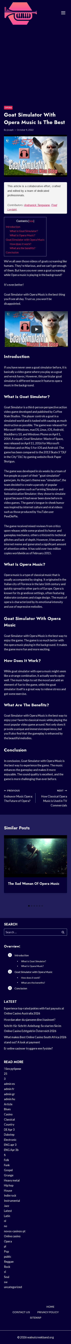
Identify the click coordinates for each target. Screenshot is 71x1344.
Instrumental (12, 1200)
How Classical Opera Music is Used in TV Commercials (54, 798)
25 (5, 1073)
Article (8, 1104)
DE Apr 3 (9, 1129)
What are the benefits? (22, 248)
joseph (10, 130)
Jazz (6, 1206)
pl (5, 1246)
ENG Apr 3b (11, 1150)
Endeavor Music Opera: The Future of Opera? (18, 796)
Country (9, 1124)
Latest (8, 1211)
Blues (7, 1109)
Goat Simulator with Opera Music (25, 239)
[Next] (61, 869)
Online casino (12, 1236)
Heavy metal (12, 1180)
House (8, 1190)
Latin (7, 1216)
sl (5, 1271)
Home (50, 1306)
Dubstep (9, 1134)
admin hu (9, 1099)
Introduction (13, 226)
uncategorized (13, 1287)
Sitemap (35, 1317)
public (7, 1256)
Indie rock (10, 1195)
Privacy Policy (48, 1312)
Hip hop (8, 1185)
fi (5, 1155)
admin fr (9, 1089)
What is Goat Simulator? (24, 230)
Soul (6, 1277)
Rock (7, 1266)
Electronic (10, 1139)
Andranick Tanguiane (37, 205)
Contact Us (21, 1312)
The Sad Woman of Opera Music (33, 883)
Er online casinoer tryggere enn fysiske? (28, 1048)
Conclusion (12, 252)
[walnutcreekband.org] (20, 13)
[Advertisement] (35, 63)
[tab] (29, 906)
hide (31, 221)
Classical (9, 1119)
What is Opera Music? (22, 235)
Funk (7, 1165)
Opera (8, 107)
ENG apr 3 (10, 1144)
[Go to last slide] (9, 869)
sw (5, 1282)
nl (5, 1221)
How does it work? (20, 243)
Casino (8, 1114)
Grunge (8, 1175)
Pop (6, 1251)
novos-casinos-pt (14, 1231)
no (5, 1226)
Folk (6, 1160)
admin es (9, 1083)
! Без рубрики (12, 1068)
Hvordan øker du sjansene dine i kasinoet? (29, 1019)
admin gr (9, 1094)
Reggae (9, 1261)
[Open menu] (63, 12)
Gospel (8, 1170)
